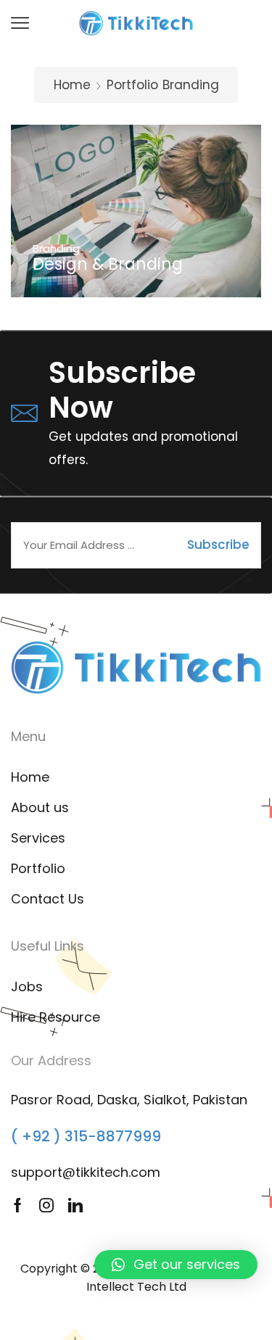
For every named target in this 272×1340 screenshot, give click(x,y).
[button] (175, 1264)
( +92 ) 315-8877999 (86, 1136)
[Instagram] (46, 1205)
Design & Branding (108, 264)
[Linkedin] (75, 1205)
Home (72, 85)
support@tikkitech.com (85, 1172)
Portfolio (132, 85)
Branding (56, 248)
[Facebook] (18, 1205)
